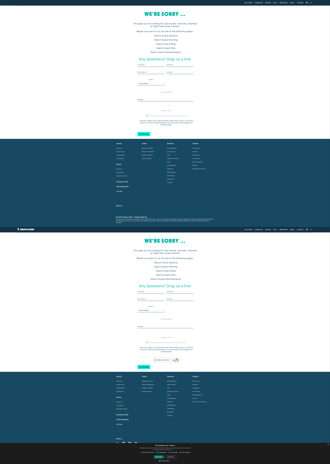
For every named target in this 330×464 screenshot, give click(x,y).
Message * (140, 99)
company (195, 143)
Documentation (172, 148)
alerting (118, 164)
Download (259, 2)
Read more (174, 449)
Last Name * (170, 65)
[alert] (165, 453)
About (292, 2)
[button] (307, 2)
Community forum (172, 158)
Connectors (120, 172)
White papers (171, 172)
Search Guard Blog (166, 44)
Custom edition (146, 158)
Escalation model (121, 176)
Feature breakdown (148, 151)
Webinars (170, 168)
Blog (275, 2)
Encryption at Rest (122, 181)
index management (122, 186)
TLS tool (119, 191)
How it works (120, 151)
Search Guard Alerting (165, 40)
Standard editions (147, 148)
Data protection (197, 162)
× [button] (328, 444)
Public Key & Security (199, 168)
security (119, 143)
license (144, 143)
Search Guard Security (166, 35)
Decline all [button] (170, 457)
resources (170, 143)
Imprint (194, 165)
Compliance (120, 158)
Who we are (196, 148)
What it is (119, 148)
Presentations (171, 165)
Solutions (248, 2)
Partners (195, 151)
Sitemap (169, 182)
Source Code (171, 151)
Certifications (120, 155)
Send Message (144, 134)
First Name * (141, 65)
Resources (283, 2)
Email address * (142, 72)
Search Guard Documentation (166, 52)
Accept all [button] (159, 457)
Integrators (196, 155)
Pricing (268, 2)
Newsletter (170, 179)
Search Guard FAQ (165, 48)
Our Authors (196, 158)
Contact (300, 2)
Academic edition (147, 155)
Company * (169, 72)
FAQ (168, 155)
